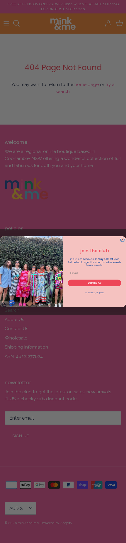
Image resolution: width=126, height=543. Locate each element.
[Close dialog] (122, 240)
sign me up (94, 283)
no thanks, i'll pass (94, 292)
